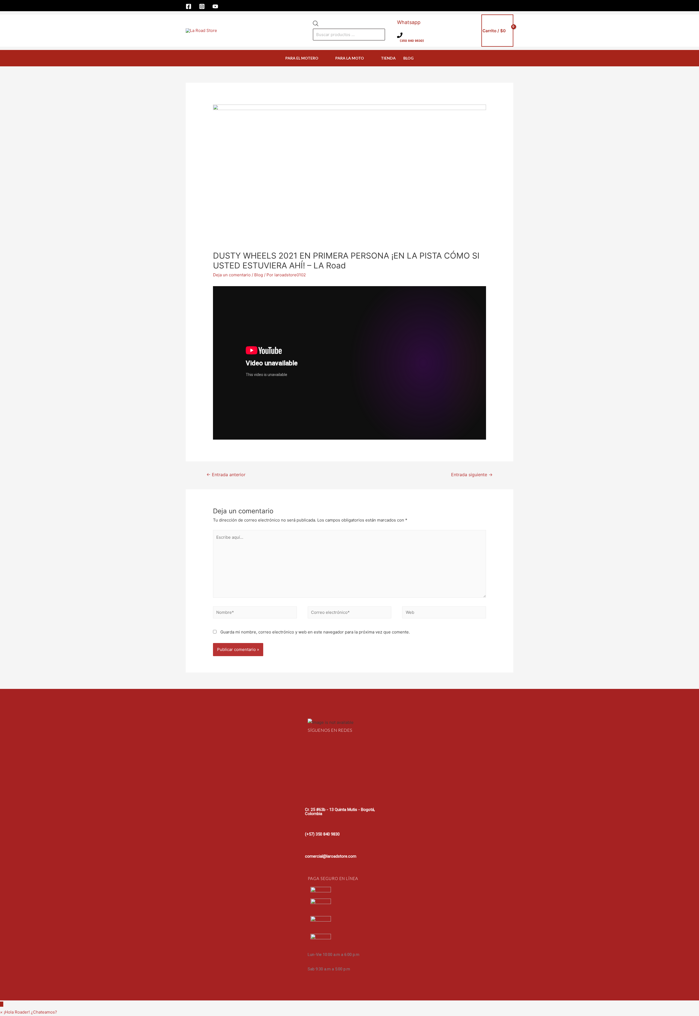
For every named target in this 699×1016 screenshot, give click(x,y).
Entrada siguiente (472, 474)
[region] (350, 844)
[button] (28, 1012)
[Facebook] (188, 6)
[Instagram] (202, 6)
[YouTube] (215, 6)
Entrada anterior (225, 474)
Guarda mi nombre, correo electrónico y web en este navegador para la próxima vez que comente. (315, 632)
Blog (258, 274)
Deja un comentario (232, 274)
